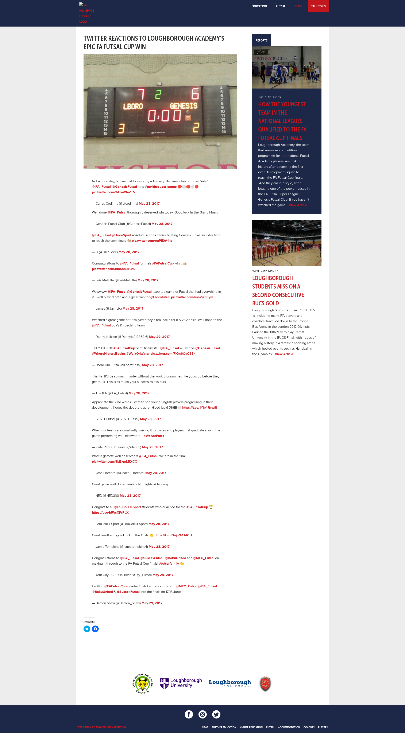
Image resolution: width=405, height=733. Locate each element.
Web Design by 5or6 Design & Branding (101, 727)
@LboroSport (121, 235)
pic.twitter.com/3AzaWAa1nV (113, 192)
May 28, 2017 (149, 203)
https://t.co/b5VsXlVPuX (110, 512)
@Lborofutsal (160, 297)
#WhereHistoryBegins (109, 354)
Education (259, 6)
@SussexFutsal (151, 558)
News (298, 6)
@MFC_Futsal (203, 558)
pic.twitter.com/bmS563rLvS (113, 269)
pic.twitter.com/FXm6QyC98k (173, 354)
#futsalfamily (169, 563)
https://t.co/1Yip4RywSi (199, 407)
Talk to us (318, 6)
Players (323, 727)
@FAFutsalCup (115, 586)
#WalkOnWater (138, 354)
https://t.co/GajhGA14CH (173, 535)
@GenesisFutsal (124, 187)
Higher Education (251, 727)
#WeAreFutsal (154, 436)
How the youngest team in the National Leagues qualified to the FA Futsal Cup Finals (282, 121)
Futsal (281, 6)
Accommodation (289, 727)
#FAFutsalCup (163, 263)
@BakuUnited (175, 558)
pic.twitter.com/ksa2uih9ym (192, 297)
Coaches (309, 727)
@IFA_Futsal (101, 187)
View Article (298, 205)
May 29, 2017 (159, 337)
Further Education (224, 727)
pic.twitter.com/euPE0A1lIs (152, 241)
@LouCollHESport (127, 507)
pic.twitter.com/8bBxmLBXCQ (114, 461)
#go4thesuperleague (161, 187)
